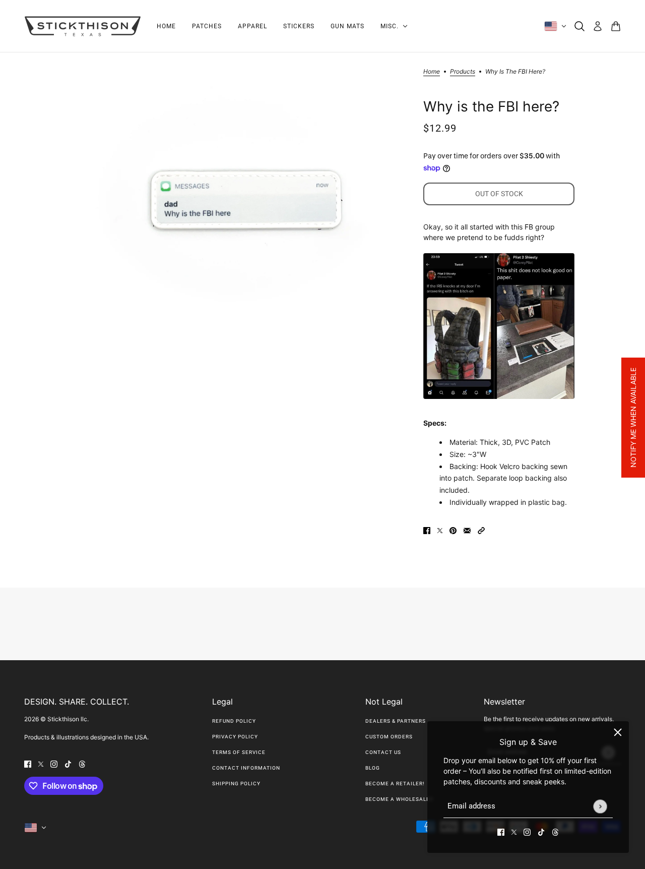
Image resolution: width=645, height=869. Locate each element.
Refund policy (234, 721)
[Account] (598, 26)
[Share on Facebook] (426, 529)
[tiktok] (541, 831)
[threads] (555, 831)
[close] (618, 732)
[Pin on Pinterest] (453, 529)
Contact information (246, 768)
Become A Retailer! (395, 783)
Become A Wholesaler (399, 799)
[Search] (579, 26)
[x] (514, 831)
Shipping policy (236, 783)
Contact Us (383, 752)
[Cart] (616, 26)
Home (431, 72)
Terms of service (239, 752)
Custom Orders (389, 736)
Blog (372, 768)
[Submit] (600, 806)
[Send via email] (467, 529)
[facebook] (500, 831)
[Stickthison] (82, 26)
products (462, 72)
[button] (481, 529)
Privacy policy (235, 736)
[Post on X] (439, 529)
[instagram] (527, 831)
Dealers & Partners (395, 721)
